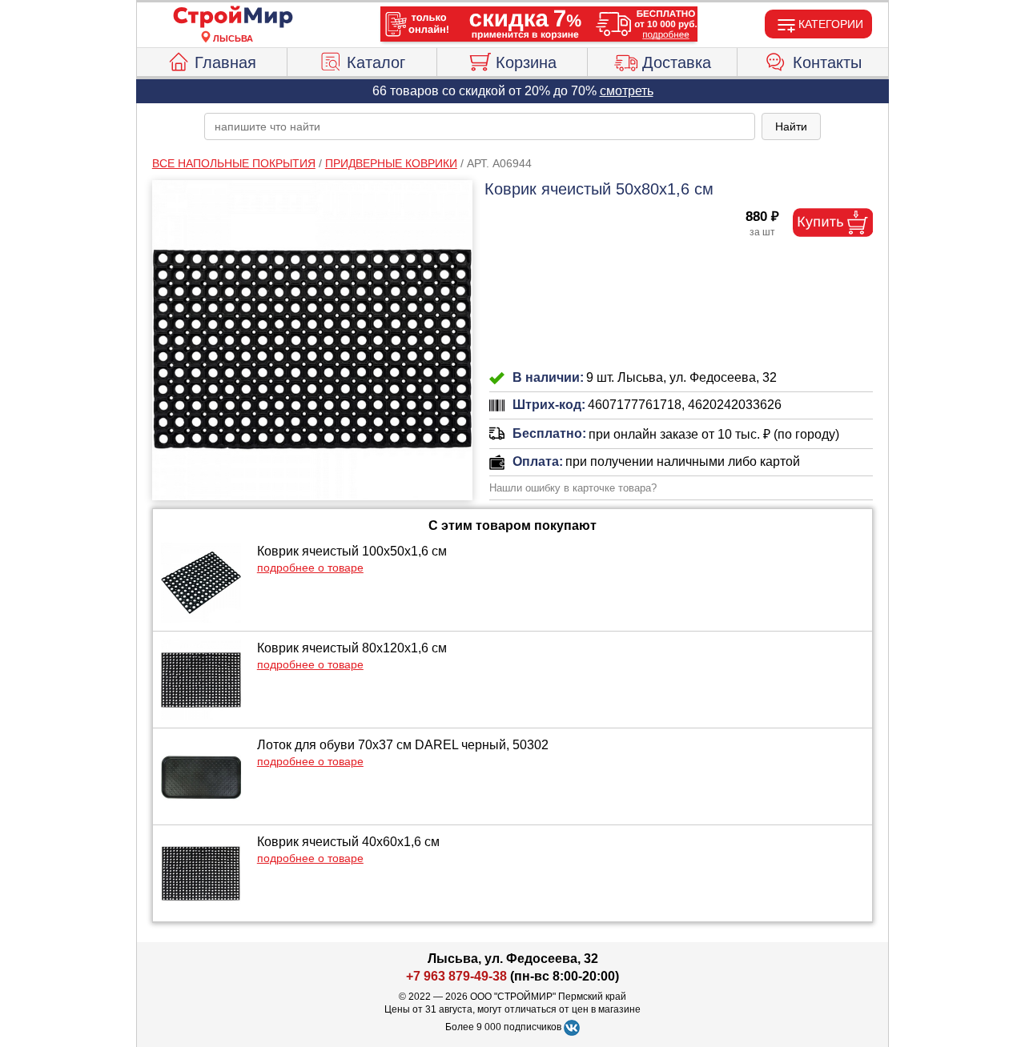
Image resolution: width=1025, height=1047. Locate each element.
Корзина (526, 62)
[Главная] (233, 17)
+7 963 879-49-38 (456, 976)
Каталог (376, 62)
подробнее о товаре (310, 567)
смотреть (626, 91)
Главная (225, 62)
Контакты (827, 62)
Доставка (676, 62)
